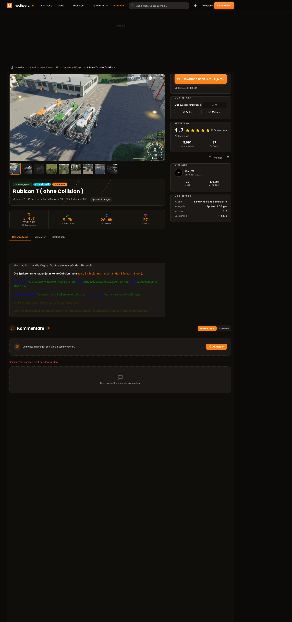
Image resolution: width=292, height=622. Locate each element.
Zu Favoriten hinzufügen (187, 104)
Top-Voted (224, 328)
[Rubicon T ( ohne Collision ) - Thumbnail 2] (27, 168)
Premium (118, 5)
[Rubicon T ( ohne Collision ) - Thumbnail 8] (100, 168)
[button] (87, 117)
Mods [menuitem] (60, 5)
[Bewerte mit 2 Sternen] (192, 130)
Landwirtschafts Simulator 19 (43, 67)
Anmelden (207, 5)
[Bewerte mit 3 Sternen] (198, 130)
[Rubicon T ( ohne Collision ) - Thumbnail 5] (63, 168)
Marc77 (189, 171)
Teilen (189, 112)
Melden (216, 112)
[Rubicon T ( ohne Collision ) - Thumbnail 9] (112, 168)
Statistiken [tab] (58, 236)
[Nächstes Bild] (160, 117)
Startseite (46, 5)
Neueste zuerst (207, 328)
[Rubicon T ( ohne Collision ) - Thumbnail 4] (51, 168)
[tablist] (87, 237)
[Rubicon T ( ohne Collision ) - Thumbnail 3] (39, 168)
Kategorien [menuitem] (98, 5)
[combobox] (159, 5)
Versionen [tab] (40, 236)
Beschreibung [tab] (20, 236)
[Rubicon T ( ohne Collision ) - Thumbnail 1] (15, 168)
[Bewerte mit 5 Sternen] (208, 130)
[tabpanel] (87, 281)
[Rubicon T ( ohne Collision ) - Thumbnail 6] (75, 168)
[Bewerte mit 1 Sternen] (187, 130)
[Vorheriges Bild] (13, 117)
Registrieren (224, 5)
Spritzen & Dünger (72, 67)
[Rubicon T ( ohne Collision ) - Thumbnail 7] (88, 168)
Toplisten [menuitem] (78, 5)
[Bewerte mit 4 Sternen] (203, 130)
